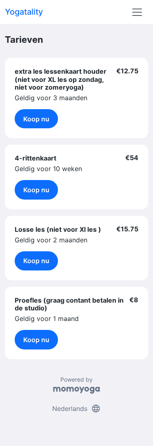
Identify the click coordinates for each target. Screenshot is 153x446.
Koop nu (36, 119)
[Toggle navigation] (137, 12)
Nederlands (76, 408)
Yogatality (24, 12)
